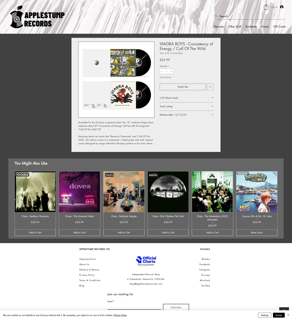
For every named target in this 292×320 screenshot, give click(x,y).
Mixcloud (205, 280)
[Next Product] (282, 203)
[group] (146, 203)
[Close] (288, 315)
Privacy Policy (120, 315)
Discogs (205, 275)
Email (111, 301)
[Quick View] (35, 191)
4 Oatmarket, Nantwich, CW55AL (146, 279)
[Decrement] (162, 71)
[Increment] (171, 71)
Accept (279, 315)
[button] (266, 7)
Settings (265, 315)
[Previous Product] (10, 203)
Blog (81, 285)
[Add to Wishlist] (210, 87)
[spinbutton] (167, 71)
